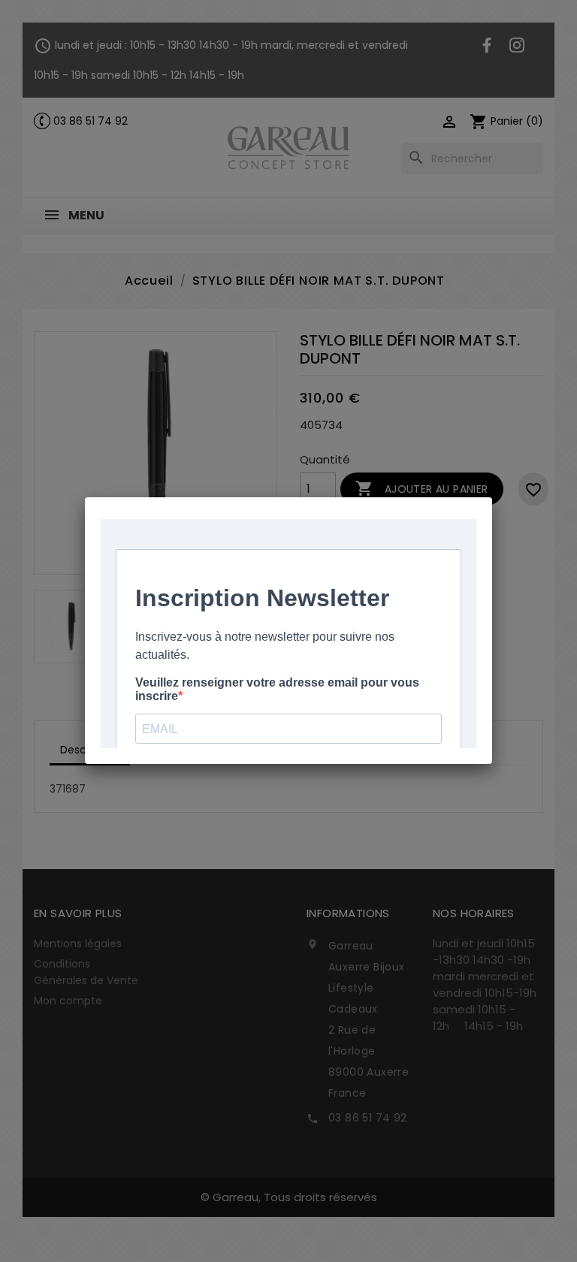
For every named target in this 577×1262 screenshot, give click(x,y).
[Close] (492, 497)
